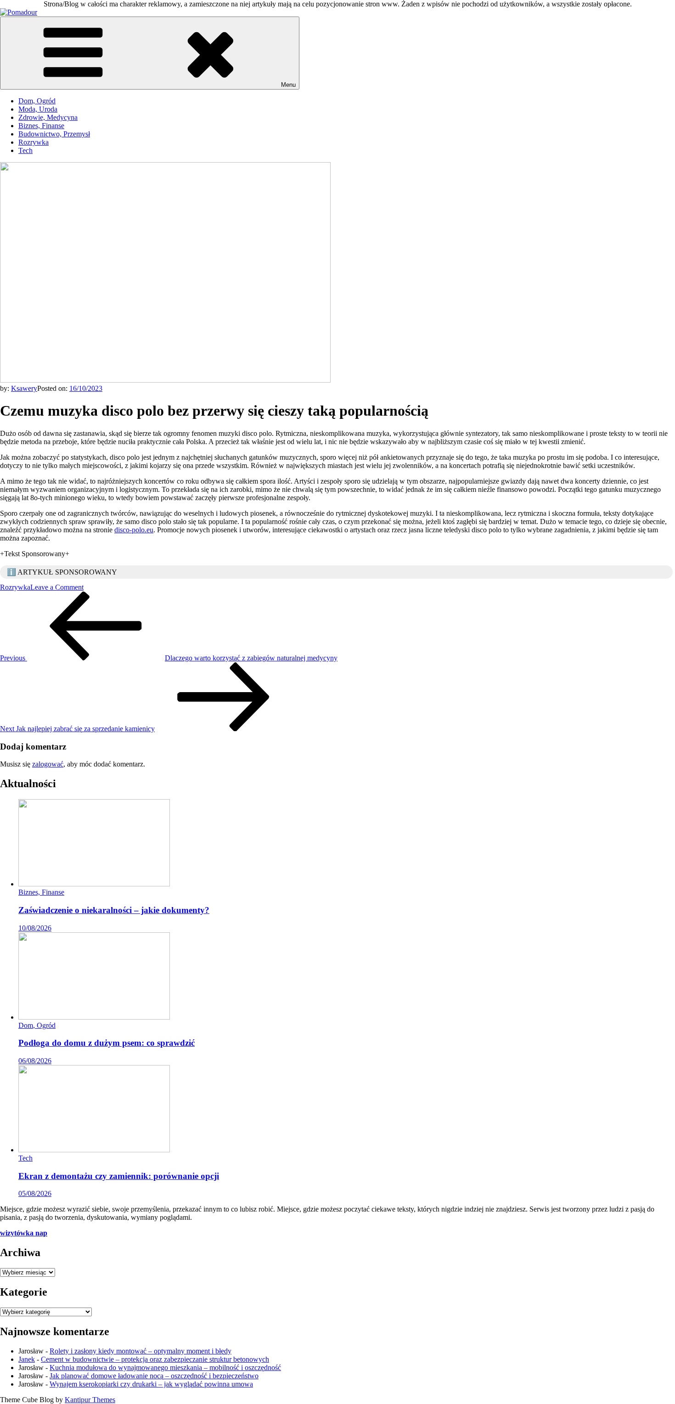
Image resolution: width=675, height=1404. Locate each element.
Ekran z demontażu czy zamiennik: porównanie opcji (118, 1176)
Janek (26, 1359)
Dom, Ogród (37, 101)
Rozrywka (33, 142)
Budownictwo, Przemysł (54, 134)
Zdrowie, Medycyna (48, 117)
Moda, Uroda (37, 109)
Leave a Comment (57, 587)
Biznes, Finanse (41, 126)
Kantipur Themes (90, 1400)
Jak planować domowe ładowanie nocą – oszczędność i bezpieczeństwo (154, 1376)
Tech (25, 150)
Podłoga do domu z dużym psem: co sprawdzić (106, 1043)
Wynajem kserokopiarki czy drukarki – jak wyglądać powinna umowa (151, 1384)
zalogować (47, 764)
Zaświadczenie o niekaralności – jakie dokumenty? (113, 910)
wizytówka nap (23, 1233)
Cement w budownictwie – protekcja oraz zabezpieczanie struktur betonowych (155, 1359)
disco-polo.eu (133, 530)
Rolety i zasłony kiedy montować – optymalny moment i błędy (140, 1351)
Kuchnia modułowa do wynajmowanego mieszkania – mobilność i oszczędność (165, 1367)
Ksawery (24, 388)
